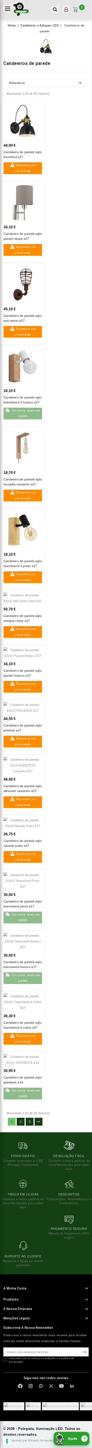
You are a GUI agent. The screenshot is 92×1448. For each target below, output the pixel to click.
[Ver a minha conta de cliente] (66, 9)
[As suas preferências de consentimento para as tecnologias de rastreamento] (7, 1441)
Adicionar (35, 108)
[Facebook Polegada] (20, 1386)
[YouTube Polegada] (61, 1386)
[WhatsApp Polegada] (41, 1386)
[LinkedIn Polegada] (71, 1386)
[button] (7, 8)
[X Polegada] (51, 1386)
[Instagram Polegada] (30, 1386)
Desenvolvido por (28, 1440)
